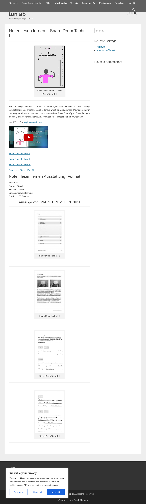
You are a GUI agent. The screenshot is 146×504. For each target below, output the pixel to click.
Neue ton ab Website (106, 50)
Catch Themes (81, 500)
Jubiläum (101, 47)
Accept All (55, 492)
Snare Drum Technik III (19, 159)
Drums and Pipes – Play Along (23, 170)
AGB (13, 467)
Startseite (13, 3)
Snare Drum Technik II (19, 153)
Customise (19, 492)
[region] (37, 483)
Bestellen (119, 3)
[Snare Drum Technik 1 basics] (28, 137)
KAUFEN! (13, 122)
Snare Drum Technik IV (20, 164)
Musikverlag (105, 3)
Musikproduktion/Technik (66, 3)
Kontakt (131, 3)
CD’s (48, 3)
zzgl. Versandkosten (33, 122)
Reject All (37, 492)
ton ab (17, 14)
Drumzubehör (88, 3)
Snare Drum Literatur (31, 3)
